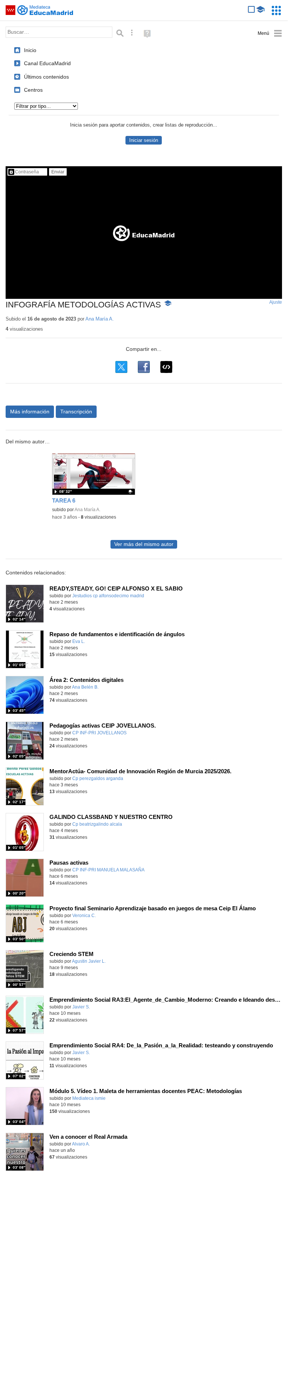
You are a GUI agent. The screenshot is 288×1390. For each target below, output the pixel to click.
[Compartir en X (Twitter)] (121, 367)
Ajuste (275, 302)
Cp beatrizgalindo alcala (97, 824)
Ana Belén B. (85, 687)
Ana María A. (99, 319)
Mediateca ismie (89, 1098)
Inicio (30, 50)
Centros (33, 90)
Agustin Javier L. (89, 961)
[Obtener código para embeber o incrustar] (166, 367)
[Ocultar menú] (270, 33)
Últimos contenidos (46, 77)
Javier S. (81, 1007)
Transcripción (76, 412)
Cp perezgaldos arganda (97, 778)
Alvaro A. (81, 1144)
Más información (29, 412)
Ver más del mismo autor (143, 544)
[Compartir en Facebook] (144, 367)
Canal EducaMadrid (47, 63)
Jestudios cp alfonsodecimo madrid (108, 596)
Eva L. (78, 641)
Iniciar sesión (143, 140)
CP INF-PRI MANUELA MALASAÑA (108, 870)
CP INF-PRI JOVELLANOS (99, 733)
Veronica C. (84, 915)
